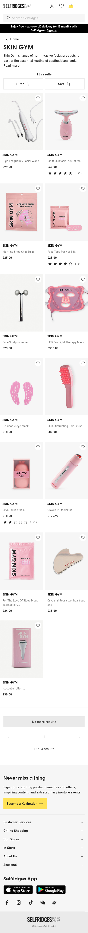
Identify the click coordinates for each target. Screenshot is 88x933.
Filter (20, 84)
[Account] (52, 6)
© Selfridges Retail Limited (44, 926)
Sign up (52, 30)
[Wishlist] (61, 6)
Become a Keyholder (21, 804)
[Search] (8, 18)
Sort (61, 84)
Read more (11, 65)
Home (14, 39)
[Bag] (71, 6)
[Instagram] (18, 905)
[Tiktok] (30, 905)
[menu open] (80, 6)
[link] (22, 161)
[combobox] (47, 17)
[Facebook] (6, 905)
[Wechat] (42, 905)
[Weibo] (54, 905)
